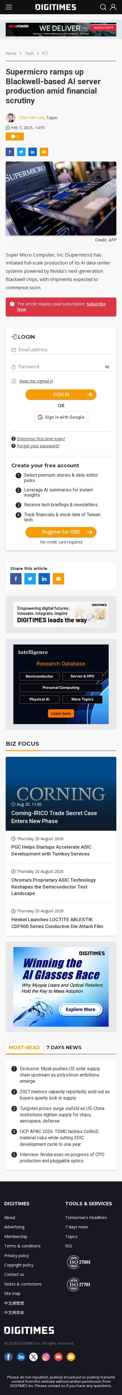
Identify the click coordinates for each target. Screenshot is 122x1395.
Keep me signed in (36, 381)
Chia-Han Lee (31, 117)
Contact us (14, 1274)
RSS (68, 1246)
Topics (71, 1236)
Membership (15, 1236)
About (9, 1217)
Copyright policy (18, 1265)
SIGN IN (61, 394)
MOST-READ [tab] (24, 1047)
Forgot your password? (38, 446)
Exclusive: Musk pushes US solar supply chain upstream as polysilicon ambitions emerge (60, 1075)
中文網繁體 (14, 1303)
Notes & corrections (23, 1284)
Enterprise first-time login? (41, 438)
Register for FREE (61, 532)
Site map (12, 1293)
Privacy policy (16, 1255)
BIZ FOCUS (22, 743)
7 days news (76, 1226)
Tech (29, 53)
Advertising (14, 1226)
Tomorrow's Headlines (86, 1217)
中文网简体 (14, 1312)
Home (11, 53)
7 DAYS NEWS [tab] (63, 1047)
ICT (45, 53)
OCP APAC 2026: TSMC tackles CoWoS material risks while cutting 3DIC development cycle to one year (59, 1138)
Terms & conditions (22, 1246)
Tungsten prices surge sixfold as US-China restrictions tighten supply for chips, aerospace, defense (62, 1115)
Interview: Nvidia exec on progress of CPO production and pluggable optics (62, 1157)
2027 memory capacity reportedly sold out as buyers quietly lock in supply (65, 1095)
